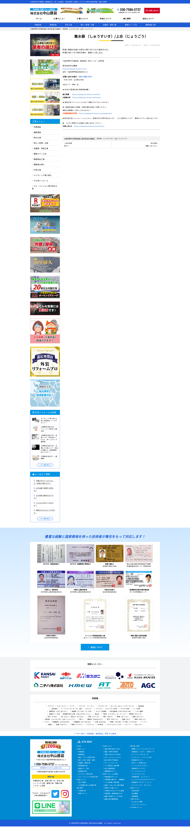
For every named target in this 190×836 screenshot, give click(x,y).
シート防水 (136, 709)
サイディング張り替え (43, 175)
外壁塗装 (37, 25)
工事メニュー (59, 18)
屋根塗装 (53, 25)
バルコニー (89, 709)
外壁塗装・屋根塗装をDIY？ (113, 793)
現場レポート (82, 793)
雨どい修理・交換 (87, 25)
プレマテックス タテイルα (141, 785)
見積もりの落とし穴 (111, 788)
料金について (81, 780)
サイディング (103, 706)
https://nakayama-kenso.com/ (75, 69)
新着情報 (135, 796)
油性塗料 (141, 706)
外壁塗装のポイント (111, 777)
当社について (96, 647)
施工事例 (80, 788)
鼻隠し (50, 724)
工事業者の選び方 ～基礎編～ (114, 780)
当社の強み (135, 791)
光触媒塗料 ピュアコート (141, 777)
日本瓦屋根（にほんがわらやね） (121, 711)
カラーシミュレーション (112, 757)
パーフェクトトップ (138, 771)
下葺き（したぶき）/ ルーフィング (114, 714)
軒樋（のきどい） (62, 724)
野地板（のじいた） (136, 714)
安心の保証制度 (109, 768)
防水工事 (68, 25)
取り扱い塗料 (135, 746)
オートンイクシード (111, 763)
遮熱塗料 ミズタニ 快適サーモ (143, 752)
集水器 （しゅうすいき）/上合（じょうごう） (60, 719)
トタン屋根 (139, 711)
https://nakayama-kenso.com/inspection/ (95, 113)
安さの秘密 (82, 782)
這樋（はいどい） (138, 717)
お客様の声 (82, 791)
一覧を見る (46, 465)
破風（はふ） (126, 719)
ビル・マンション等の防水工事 (44, 187)
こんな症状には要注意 (111, 766)
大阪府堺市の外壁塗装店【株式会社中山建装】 (87, 823)
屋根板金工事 (150, 25)
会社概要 (135, 793)
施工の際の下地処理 (111, 760)
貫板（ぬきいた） (140, 719)
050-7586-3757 (130, 9)
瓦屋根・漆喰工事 (109, 25)
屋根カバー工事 (83, 768)
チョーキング (61, 706)
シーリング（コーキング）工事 (71, 709)
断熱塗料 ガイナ (137, 760)
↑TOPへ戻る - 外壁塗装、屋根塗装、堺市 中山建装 (95, 733)
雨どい (81, 719)
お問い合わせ (135, 799)
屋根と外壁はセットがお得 (113, 796)
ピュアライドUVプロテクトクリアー (144, 780)
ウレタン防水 (125, 709)
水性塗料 (55, 709)
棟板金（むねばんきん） (95, 719)
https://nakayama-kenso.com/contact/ (89, 126)
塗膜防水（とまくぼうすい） (58, 711)
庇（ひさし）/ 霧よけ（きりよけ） (73, 717)
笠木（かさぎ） (53, 717)
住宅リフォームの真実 (110, 774)
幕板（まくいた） (123, 717)
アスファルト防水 (111, 709)
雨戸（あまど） (108, 717)
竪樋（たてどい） (77, 724)
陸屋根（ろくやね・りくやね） (82, 711)
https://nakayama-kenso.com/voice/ (86, 97)
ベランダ (99, 709)
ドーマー (144, 722)
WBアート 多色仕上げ (139, 763)
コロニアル (138, 724)
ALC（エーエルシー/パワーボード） (123, 706)
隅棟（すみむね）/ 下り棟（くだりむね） (124, 722)
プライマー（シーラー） (87, 706)
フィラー (72, 706)
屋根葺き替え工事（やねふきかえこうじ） (77, 714)
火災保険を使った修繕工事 (87, 785)
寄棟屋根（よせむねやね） (61, 722)
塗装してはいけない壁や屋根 (114, 785)
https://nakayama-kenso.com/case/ (86, 94)
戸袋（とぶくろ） (94, 717)
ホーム (39, 18)
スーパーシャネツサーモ (140, 754)
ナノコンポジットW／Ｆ (140, 766)
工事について (107, 746)
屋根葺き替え (39, 164)
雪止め (97, 714)
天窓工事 (37, 169)
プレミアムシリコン (138, 774)
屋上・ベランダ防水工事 (86, 757)
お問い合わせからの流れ (112, 754)
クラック (51, 706)
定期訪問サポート (110, 771)
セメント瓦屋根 (101, 711)
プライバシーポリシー (139, 805)
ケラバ (47, 722)
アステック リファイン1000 (142, 757)
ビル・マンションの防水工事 (88, 777)
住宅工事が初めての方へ (112, 749)
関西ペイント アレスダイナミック (143, 749)
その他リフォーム (41, 180)
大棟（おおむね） (101, 722)
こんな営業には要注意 (111, 782)
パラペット (90, 724)
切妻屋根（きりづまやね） (82, 722)
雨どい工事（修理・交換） (87, 760)
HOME (79, 746)
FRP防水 (100, 724)
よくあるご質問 (137, 802)
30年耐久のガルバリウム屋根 (114, 791)
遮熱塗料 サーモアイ (139, 768)
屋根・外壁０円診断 (111, 752)
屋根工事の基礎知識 (111, 799)
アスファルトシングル (114, 724)
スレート (128, 724)
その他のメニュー (136, 807)
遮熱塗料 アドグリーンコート (142, 782)
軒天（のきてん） (113, 719)
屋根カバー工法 (131, 25)
